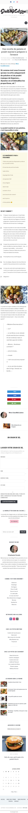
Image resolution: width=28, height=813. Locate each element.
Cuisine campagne (14, 657)
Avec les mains (14, 754)
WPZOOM (25, 807)
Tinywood (14, 641)
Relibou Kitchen (14, 668)
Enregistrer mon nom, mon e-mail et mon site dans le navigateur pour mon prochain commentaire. (13, 495)
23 (18, 783)
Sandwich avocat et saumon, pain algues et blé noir (17, 704)
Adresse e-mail (5, 478)
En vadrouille (14, 593)
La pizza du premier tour (14, 682)
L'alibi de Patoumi (14, 662)
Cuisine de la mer (14, 660)
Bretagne (14, 587)
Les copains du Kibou (14, 664)
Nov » (15, 792)
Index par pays (22, 799)
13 (11, 780)
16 (18, 780)
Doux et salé (18, 59)
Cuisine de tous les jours (14, 633)
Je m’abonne (14, 521)
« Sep (12, 792)
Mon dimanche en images (16, 425)
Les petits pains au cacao (15, 696)
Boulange (14, 584)
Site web (3, 485)
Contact (16, 801)
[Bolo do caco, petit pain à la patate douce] (14, 744)
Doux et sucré (14, 591)
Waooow (24, 59)
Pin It (14, 399)
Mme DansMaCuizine (18, 58)
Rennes (14, 600)
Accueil (3, 799)
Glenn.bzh (14, 635)
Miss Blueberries (14, 639)
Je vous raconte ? (14, 595)
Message (3, 457)
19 (8, 783)
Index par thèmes (11, 799)
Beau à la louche (14, 655)
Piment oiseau (14, 666)
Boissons (14, 582)
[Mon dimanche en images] (6, 426)
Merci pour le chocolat (14, 637)
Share (14, 395)
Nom (2, 471)
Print (15, 403)
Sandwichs (14, 602)
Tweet (14, 391)
